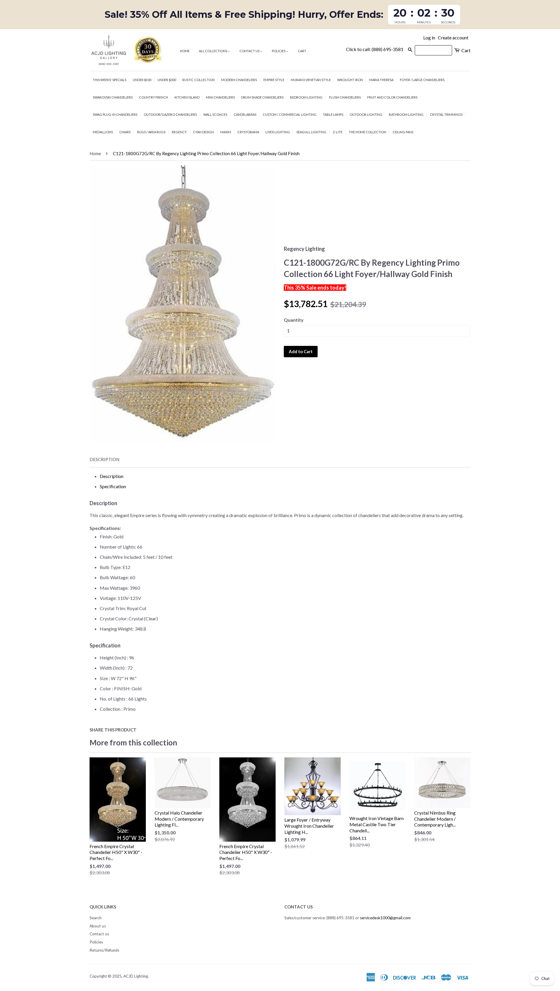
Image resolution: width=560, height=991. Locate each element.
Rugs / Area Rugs (151, 132)
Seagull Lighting (311, 132)
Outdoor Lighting (366, 114)
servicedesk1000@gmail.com (385, 917)
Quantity (294, 320)
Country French (153, 97)
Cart (302, 51)
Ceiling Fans (403, 132)
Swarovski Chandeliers (113, 97)
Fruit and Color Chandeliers (392, 97)
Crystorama (248, 132)
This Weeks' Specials (109, 80)
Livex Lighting (277, 132)
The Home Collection (367, 132)
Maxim (225, 132)
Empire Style (273, 80)
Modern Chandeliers (239, 80)
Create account (453, 37)
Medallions (103, 132)
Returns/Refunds (104, 950)
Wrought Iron (350, 80)
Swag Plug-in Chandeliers (115, 114)
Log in (429, 37)
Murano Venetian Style (311, 80)
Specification (113, 486)
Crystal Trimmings (446, 114)
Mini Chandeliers (220, 97)
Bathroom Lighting (406, 114)
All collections (213, 51)
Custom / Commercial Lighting (289, 114)
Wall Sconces (215, 114)
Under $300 (167, 80)
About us (98, 926)
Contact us (249, 51)
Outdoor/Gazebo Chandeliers (170, 114)
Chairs (125, 132)
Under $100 (142, 80)
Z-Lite (337, 132)
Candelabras (245, 114)
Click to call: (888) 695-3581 (374, 49)
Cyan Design (203, 132)
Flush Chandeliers (345, 97)
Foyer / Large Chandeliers (422, 80)
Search (96, 917)
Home (185, 51)
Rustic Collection (198, 80)
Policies (279, 51)
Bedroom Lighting (306, 97)
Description (104, 459)
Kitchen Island (187, 97)
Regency (179, 132)
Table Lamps (333, 114)
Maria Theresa (381, 80)
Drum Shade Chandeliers (262, 97)
